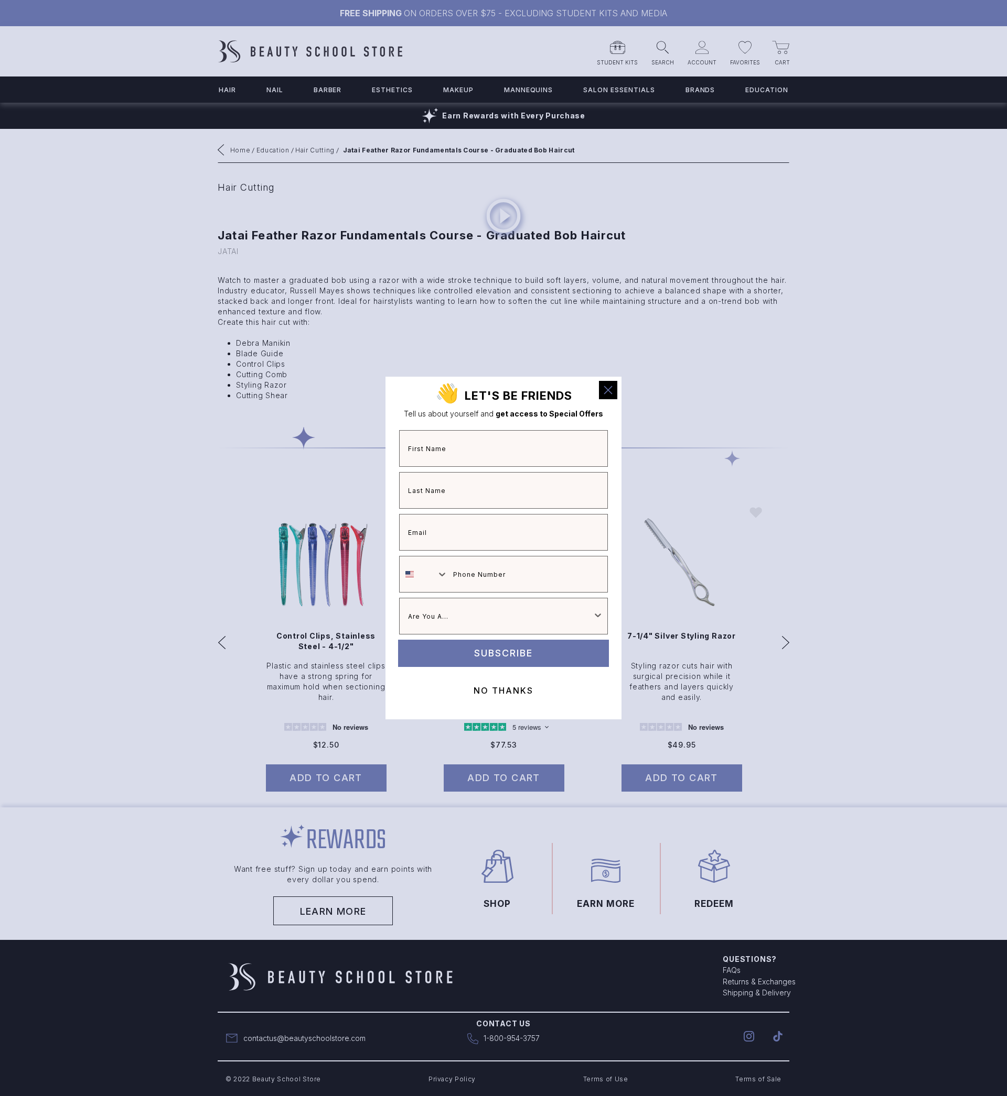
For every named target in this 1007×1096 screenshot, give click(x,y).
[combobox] (424, 574)
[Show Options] (598, 616)
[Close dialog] (608, 390)
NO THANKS (503, 690)
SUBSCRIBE (503, 653)
